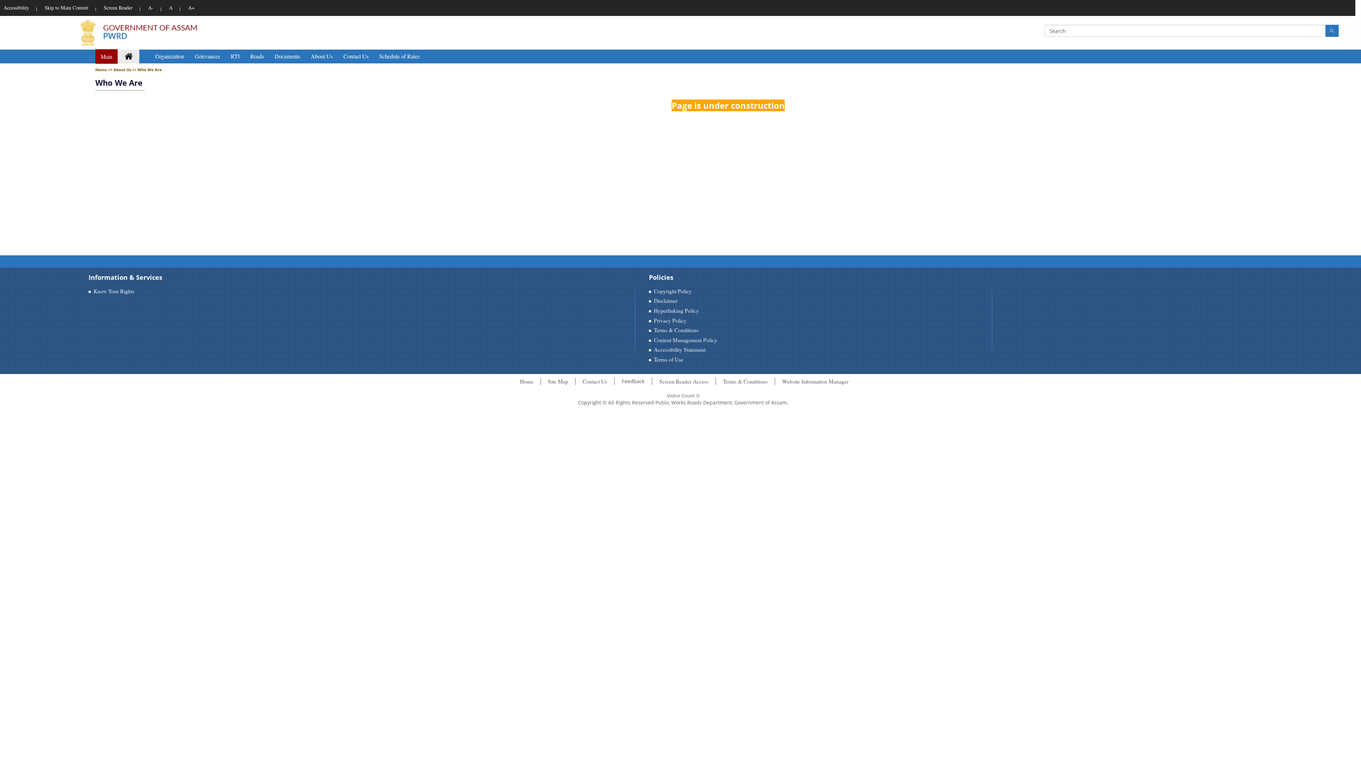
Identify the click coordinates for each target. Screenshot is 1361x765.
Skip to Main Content (66, 7)
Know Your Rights (114, 291)
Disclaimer (666, 300)
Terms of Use (668, 359)
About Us (322, 56)
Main (106, 56)
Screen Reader (118, 7)
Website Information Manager (815, 381)
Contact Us (356, 56)
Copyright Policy (673, 291)
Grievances (207, 56)
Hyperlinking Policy (676, 310)
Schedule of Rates (399, 56)
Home (526, 381)
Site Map (558, 381)
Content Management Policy (685, 340)
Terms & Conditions (676, 330)
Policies (661, 277)
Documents (287, 56)
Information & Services (125, 277)
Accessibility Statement (680, 349)
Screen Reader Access (683, 381)
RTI (235, 56)
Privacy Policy (670, 320)
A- (150, 7)
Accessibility (16, 7)
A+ (191, 7)
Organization (169, 56)
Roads (257, 56)
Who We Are (118, 82)
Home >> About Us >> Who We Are (128, 69)
